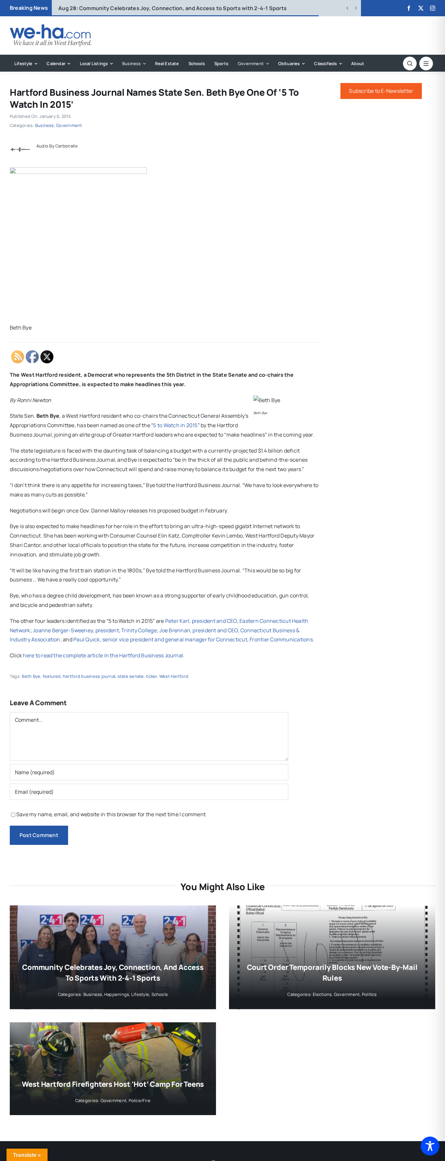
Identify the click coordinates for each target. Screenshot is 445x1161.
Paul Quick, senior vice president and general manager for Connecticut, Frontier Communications (193, 639)
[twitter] (420, 8)
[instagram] (432, 8)
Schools (159, 994)
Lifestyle (140, 994)
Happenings (116, 994)
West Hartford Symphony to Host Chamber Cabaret (135, 8)
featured (52, 676)
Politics (369, 994)
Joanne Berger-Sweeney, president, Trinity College (95, 630)
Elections (322, 994)
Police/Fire (140, 1100)
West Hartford (173, 676)
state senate (131, 676)
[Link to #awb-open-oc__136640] (426, 63)
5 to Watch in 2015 (175, 425)
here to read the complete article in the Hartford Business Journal (103, 655)
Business (44, 125)
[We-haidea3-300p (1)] (50, 27)
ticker (151, 676)
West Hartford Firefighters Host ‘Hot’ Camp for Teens (113, 1084)
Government (69, 125)
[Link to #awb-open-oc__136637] (410, 63)
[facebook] (408, 8)
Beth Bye (31, 676)
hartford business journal (89, 676)
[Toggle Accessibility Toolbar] (430, 1146)
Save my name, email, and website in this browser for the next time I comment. (111, 814)
